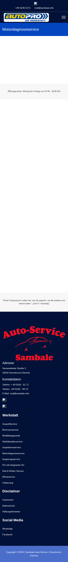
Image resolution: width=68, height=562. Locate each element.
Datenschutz (8, 505)
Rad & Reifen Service (13, 471)
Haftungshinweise (11, 511)
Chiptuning (7, 482)
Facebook (7, 534)
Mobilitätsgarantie (11, 435)
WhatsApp (7, 528)
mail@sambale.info (44, 8)
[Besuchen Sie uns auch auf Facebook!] (34, 407)
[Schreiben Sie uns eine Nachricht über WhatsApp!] (35, 3)
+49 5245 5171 (23, 8)
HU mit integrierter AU (13, 465)
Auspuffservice (9, 424)
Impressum (8, 499)
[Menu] (64, 17)
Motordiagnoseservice (13, 453)
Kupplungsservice (11, 459)
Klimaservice (8, 477)
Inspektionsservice (11, 447)
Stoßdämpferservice (12, 441)
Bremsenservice (10, 429)
